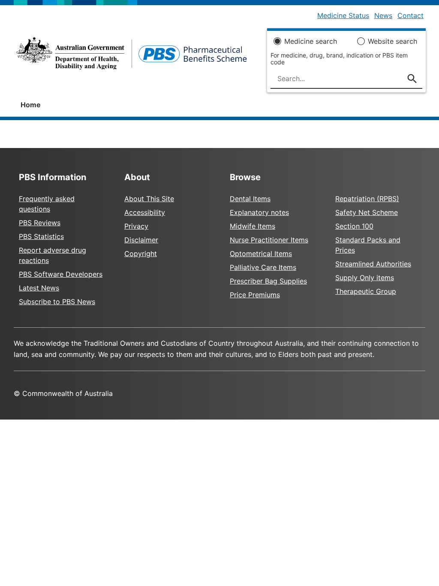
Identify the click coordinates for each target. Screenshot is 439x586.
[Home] (132, 56)
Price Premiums (255, 294)
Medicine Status (343, 15)
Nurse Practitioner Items (269, 240)
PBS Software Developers (60, 274)
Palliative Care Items (263, 267)
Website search (392, 41)
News (383, 15)
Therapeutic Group (365, 291)
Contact (410, 15)
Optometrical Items (261, 253)
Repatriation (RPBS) (367, 198)
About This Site (149, 198)
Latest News (39, 288)
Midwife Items (252, 226)
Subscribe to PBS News (57, 301)
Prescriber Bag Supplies (268, 281)
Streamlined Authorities (373, 264)
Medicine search (310, 41)
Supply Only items (364, 277)
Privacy (136, 226)
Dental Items (250, 198)
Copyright (140, 253)
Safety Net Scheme (366, 212)
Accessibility (144, 212)
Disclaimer (141, 240)
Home (31, 104)
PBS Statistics (41, 236)
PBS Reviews (39, 222)
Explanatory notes (259, 212)
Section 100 (354, 226)
